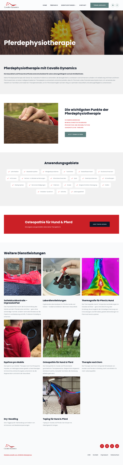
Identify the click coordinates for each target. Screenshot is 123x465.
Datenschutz (115, 455)
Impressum (104, 455)
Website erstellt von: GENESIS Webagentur (18, 455)
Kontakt (82, 5)
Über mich (54, 5)
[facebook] (102, 446)
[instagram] (107, 446)
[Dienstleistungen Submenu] (76, 5)
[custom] (112, 446)
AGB (89, 455)
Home (45, 5)
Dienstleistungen (68, 5)
